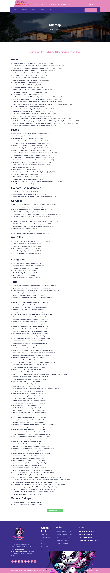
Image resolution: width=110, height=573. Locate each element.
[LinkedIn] (22, 561)
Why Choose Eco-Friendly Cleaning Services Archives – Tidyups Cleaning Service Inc (36, 482)
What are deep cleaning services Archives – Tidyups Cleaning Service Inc (32, 470)
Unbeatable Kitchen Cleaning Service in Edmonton (26, 223)
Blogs (42, 10)
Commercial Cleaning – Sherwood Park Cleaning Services (28, 265)
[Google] (19, 561)
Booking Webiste (45, 537)
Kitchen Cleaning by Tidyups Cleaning (23, 251)
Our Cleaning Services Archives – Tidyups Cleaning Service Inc (29, 412)
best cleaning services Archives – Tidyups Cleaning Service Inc (29, 300)
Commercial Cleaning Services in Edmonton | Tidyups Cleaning (30, 502)
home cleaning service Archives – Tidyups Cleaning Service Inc (29, 384)
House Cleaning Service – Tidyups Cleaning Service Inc (28, 133)
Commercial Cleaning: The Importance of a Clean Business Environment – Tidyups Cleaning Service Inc (40, 123)
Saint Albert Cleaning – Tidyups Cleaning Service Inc (27, 148)
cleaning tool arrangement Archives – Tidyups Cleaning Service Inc (30, 326)
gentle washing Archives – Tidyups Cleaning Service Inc (28, 369)
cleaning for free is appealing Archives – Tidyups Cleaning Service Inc (31, 321)
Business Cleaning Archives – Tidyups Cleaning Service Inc (29, 304)
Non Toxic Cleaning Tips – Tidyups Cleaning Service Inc (28, 116)
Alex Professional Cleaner (20, 192)
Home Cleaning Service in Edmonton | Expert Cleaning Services (30, 172)
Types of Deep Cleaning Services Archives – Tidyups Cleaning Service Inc (32, 463)
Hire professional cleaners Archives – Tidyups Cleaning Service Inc (30, 376)
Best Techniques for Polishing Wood (22, 94)
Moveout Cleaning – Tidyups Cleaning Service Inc (26, 219)
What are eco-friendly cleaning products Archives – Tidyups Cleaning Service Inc (34, 472)
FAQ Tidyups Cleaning (19, 167)
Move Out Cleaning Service (63, 531)
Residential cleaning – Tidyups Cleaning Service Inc (26, 277)
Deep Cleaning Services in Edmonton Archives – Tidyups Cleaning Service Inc (33, 350)
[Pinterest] (28, 561)
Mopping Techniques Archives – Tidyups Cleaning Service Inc (29, 400)
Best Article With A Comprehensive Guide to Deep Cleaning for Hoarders (32, 68)
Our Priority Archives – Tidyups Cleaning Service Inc (26, 415)
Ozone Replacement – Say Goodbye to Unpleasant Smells (28, 209)
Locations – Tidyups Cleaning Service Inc (24, 138)
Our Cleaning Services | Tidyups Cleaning (24, 179)
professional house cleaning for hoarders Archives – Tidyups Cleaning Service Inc (34, 424)
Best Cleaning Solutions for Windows (23, 87)
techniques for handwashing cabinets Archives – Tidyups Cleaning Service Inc (33, 448)
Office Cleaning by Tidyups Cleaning (22, 248)
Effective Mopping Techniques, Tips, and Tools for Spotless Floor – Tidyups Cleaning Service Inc (38, 104)
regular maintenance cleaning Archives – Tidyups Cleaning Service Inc (31, 434)
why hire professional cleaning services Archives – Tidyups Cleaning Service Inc (34, 489)
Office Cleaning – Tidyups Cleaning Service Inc (25, 275)
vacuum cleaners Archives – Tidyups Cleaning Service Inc (28, 465)
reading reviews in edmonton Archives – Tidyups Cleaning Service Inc (31, 431)
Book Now (90, 10)
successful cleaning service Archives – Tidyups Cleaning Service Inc (31, 446)
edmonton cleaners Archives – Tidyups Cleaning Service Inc (29, 360)
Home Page (44, 534)
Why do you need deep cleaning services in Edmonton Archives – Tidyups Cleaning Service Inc (38, 487)
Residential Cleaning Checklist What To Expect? (25, 80)
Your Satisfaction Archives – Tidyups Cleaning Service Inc (28, 494)
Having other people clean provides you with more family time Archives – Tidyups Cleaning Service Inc (40, 374)
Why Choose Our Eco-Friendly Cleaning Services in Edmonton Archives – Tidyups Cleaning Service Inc (40, 484)
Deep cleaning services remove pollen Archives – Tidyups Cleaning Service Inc (34, 352)
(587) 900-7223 (24, 549)
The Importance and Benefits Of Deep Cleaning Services (28, 63)
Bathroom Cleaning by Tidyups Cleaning (23, 253)
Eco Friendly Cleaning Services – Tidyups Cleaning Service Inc (29, 113)
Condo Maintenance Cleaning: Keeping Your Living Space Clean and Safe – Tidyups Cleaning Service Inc (41, 121)
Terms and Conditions (47, 547)
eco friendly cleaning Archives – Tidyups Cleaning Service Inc (29, 357)
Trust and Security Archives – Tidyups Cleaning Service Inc (28, 458)
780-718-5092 (93, 4)
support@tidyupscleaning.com (19, 551)
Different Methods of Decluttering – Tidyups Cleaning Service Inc (30, 89)
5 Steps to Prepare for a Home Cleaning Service (26, 75)
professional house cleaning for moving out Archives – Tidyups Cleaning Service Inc (35, 427)
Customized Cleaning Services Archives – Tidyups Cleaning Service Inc (32, 338)
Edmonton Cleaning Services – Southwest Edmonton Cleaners (29, 152)
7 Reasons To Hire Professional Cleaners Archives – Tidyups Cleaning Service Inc (34, 285)
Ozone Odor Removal (62, 543)
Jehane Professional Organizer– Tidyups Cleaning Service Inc (29, 196)
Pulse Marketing (94, 570)
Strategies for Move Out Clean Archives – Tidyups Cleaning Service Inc (31, 443)
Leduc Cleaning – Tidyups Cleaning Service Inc (25, 145)
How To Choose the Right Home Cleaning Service (26, 77)
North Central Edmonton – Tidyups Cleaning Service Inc (27, 150)
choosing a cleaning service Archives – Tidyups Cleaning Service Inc (31, 312)
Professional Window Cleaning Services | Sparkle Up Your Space (30, 221)
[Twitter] (15, 561)
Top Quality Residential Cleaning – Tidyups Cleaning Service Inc (30, 204)
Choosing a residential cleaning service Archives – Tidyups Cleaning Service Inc (34, 314)
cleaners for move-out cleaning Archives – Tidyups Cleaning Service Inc (32, 316)
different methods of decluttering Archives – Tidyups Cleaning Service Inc (32, 355)
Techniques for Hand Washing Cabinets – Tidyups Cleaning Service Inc (32, 99)
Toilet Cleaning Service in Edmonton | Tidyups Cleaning (27, 226)
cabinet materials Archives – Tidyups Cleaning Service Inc (28, 309)
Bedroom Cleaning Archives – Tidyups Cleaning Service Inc (28, 293)
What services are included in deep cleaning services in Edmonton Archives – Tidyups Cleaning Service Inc (41, 479)
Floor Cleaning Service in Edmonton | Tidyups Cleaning (27, 233)
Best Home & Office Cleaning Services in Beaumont (26, 155)
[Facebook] (12, 561)
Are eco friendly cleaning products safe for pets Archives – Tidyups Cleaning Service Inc (36, 290)
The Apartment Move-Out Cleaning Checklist (25, 73)
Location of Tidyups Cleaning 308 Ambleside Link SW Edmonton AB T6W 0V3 (33, 181)
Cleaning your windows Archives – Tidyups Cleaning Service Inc (30, 331)
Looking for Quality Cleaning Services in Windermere (27, 162)
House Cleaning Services (63, 537)
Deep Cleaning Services (62, 540)
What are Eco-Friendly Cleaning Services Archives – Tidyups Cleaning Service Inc (34, 475)
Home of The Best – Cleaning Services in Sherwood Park (28, 160)
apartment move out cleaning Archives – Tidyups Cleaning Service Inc (31, 288)
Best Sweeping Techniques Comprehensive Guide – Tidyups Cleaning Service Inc (34, 101)
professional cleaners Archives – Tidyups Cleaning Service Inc (29, 422)
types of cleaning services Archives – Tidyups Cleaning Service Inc (30, 460)
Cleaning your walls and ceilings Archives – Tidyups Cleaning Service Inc (32, 328)
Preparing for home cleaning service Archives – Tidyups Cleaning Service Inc (33, 419)
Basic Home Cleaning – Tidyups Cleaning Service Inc (27, 263)
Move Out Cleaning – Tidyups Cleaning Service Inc (26, 273)
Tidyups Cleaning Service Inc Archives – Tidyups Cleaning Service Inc (31, 453)
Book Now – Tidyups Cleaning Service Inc (24, 136)
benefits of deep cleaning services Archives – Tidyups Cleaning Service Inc (32, 297)
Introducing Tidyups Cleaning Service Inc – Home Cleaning (28, 111)
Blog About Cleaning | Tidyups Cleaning (23, 174)
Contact (50, 10)
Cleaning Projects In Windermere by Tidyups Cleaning (27, 241)
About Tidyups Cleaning (19, 184)
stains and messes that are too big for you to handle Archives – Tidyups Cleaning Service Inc (37, 439)
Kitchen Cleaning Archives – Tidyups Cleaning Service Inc (28, 398)
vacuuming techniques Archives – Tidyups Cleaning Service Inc (29, 467)
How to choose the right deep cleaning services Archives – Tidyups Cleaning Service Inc (36, 388)
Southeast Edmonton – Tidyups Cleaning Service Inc (27, 140)
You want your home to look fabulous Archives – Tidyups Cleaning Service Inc (33, 491)
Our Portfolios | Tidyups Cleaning (21, 176)
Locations (34, 10)
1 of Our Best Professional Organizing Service (25, 211)
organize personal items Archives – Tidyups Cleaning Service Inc (30, 410)
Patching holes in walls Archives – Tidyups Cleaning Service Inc (30, 417)
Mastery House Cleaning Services (22, 228)
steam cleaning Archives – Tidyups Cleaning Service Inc (28, 441)
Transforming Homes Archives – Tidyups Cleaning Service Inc (29, 455)
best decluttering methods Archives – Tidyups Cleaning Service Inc (30, 302)
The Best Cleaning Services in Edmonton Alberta (26, 106)
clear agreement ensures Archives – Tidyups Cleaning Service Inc (30, 333)
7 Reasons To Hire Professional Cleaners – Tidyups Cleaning (29, 125)
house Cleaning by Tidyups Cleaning (22, 246)
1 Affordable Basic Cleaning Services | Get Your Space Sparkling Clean (32, 214)
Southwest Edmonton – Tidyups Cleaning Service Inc (27, 143)
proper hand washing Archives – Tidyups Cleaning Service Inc (29, 429)
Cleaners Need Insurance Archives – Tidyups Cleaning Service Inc (30, 319)
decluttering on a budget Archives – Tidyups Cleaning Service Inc (30, 343)
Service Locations (46, 540)
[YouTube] (25, 561)
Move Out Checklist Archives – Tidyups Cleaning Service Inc (29, 403)
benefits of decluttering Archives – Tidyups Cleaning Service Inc (29, 295)
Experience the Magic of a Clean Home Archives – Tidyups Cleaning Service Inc (34, 362)
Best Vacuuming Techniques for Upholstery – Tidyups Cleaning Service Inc (32, 97)
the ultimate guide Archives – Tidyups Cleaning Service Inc (28, 451)
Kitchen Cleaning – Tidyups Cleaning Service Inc (26, 270)
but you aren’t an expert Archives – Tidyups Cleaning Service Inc (30, 307)
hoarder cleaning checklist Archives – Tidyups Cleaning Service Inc (30, 379)
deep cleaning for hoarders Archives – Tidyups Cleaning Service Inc (31, 348)
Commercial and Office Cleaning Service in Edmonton (27, 231)
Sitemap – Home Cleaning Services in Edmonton (26, 164)
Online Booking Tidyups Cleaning (22, 169)
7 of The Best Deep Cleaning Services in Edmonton (26, 216)
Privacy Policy (45, 550)
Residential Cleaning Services (64, 534)
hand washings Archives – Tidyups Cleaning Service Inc (28, 372)
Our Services (23, 10)
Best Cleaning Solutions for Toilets (22, 82)
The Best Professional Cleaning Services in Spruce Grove (28, 157)
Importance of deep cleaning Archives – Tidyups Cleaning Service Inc (31, 396)
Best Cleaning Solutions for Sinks (22, 85)
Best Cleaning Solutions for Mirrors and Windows (26, 92)
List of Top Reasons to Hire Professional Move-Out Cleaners (29, 70)
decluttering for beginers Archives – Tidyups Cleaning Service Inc (30, 340)
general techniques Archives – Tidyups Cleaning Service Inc (29, 367)
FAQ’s (42, 544)
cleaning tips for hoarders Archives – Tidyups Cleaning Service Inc (30, 324)
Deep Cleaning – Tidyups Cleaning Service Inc (25, 268)
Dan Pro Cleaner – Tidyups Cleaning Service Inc (26, 194)
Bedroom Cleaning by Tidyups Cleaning (23, 243)
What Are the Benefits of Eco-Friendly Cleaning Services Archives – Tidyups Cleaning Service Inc (38, 477)
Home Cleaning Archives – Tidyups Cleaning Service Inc (28, 381)
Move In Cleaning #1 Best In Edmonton (23, 207)
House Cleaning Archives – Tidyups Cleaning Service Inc (28, 386)
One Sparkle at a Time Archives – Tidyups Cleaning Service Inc (29, 408)
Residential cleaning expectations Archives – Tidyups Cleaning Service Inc (32, 436)
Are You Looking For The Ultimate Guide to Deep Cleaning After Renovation (33, 65)
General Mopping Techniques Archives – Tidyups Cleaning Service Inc (31, 364)
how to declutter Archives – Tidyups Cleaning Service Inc (28, 391)
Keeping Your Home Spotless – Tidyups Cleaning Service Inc (29, 109)
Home (15, 10)
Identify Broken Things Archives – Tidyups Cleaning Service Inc (29, 393)
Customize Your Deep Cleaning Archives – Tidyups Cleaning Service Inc (32, 336)
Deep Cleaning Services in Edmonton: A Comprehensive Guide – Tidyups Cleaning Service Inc (38, 118)
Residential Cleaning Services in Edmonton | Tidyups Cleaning (29, 504)
